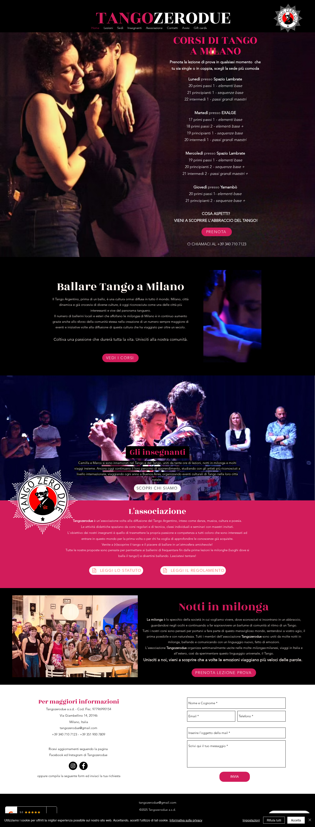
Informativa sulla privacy (186, 820)
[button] (259, 365)
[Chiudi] (309, 820)
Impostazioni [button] (251, 820)
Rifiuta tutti (274, 820)
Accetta (296, 820)
